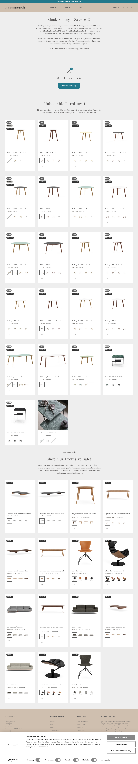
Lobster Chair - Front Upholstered (114, 571)
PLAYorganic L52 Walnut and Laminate (50, 321)
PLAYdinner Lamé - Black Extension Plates (19, 513)
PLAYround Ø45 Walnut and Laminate (50, 152)
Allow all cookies (121, 737)
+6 (20, 160)
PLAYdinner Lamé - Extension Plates (115, 627)
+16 (42, 166)
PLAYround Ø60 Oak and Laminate (16, 209)
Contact (52, 721)
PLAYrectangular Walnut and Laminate (50, 377)
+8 (74, 584)
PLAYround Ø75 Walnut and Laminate (115, 209)
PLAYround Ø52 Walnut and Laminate (115, 152)
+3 (47, 384)
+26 (107, 528)
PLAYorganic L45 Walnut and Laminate (116, 265)
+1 (9, 526)
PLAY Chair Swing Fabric (79, 685)
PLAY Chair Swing (77, 571)
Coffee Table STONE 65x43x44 (48, 433)
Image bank (80, 727)
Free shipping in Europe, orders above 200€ (69, 1)
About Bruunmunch (82, 721)
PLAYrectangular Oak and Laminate (17, 377)
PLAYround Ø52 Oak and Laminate (82, 152)
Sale (80, 7)
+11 (42, 642)
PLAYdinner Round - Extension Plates (17, 571)
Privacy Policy (81, 724)
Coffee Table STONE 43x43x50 (15, 433)
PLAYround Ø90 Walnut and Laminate (50, 265)
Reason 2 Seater (76, 627)
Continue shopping (69, 86)
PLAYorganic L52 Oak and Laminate (17, 321)
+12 (75, 166)
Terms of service (54, 730)
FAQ (51, 724)
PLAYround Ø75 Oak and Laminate (82, 209)
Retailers (52, 727)
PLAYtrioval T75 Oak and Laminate (82, 377)
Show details (105, 760)
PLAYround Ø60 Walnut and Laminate (50, 209)
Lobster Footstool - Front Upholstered (50, 685)
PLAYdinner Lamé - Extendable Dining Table (52, 571)
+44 (9, 640)
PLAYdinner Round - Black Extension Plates (52, 513)
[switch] (58, 760)
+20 (75, 640)
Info (66, 7)
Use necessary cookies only (121, 751)
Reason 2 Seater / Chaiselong (15, 627)
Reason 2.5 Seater (12, 685)
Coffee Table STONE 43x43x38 (113, 377)
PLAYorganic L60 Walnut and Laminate (116, 321)
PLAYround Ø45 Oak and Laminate (16, 152)
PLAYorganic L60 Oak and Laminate (82, 321)
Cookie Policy (80, 730)
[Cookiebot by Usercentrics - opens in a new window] (13, 760)
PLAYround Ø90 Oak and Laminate (16, 265)
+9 (124, 160)
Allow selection (121, 744)
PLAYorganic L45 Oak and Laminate (82, 265)
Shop (52, 7)
